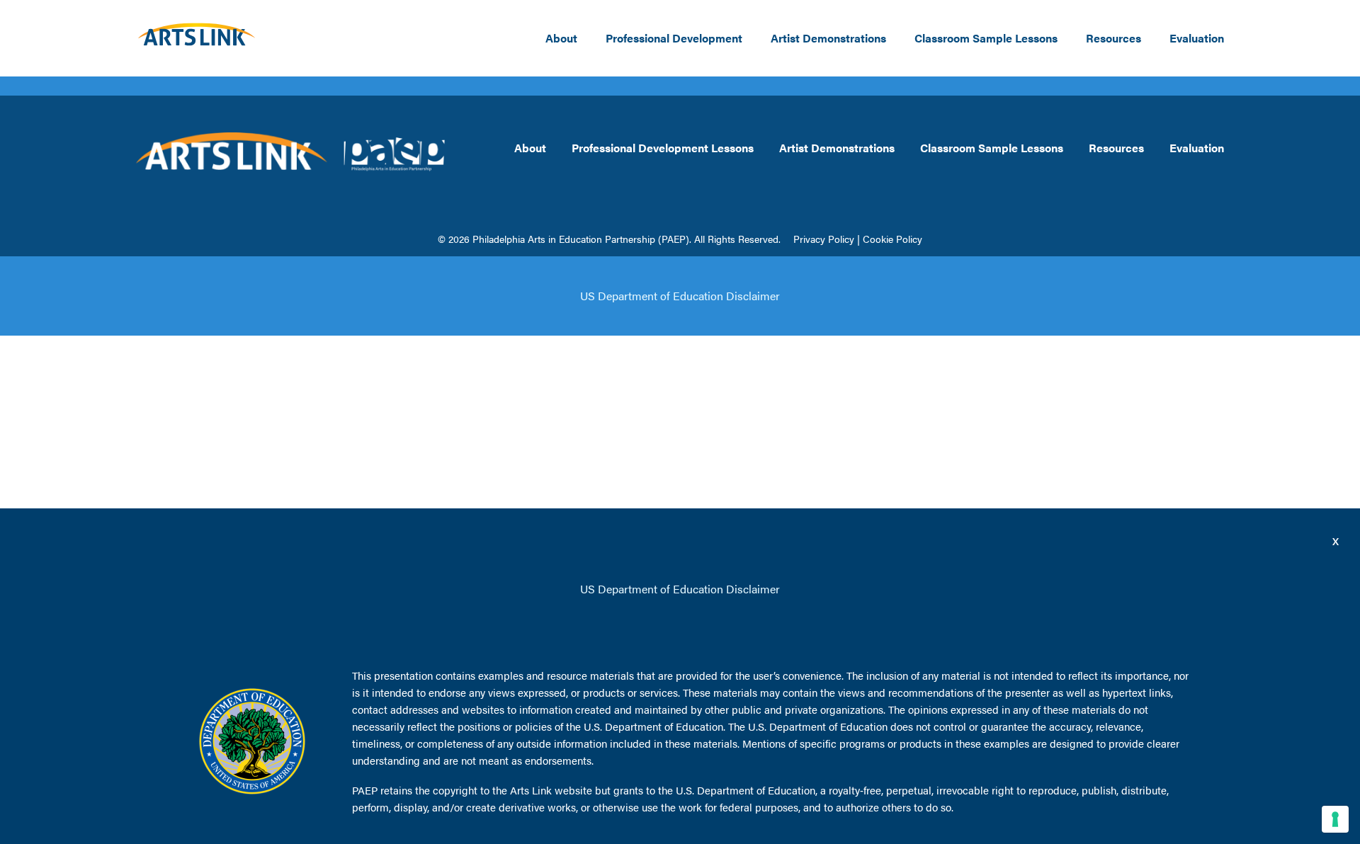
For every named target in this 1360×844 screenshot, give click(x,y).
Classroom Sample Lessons (986, 38)
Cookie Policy (892, 239)
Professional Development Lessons (663, 147)
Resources (1113, 38)
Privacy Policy (823, 239)
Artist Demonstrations (828, 38)
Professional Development (674, 38)
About (561, 38)
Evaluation (1196, 38)
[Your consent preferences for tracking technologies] (1335, 819)
